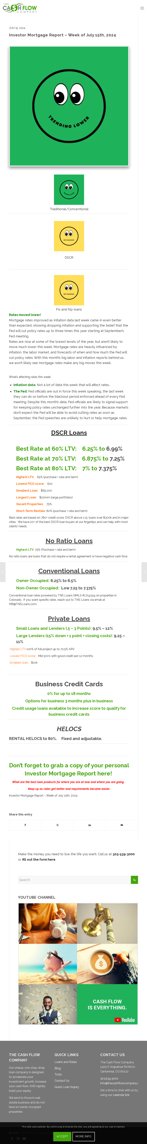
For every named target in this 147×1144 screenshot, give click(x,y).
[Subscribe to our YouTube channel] (78, 1024)
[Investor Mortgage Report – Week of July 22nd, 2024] (144, 572)
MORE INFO (83, 1136)
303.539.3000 (109, 1078)
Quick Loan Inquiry (66, 1087)
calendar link (121, 1095)
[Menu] (142, 8)
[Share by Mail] (122, 825)
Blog (57, 1068)
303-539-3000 (124, 854)
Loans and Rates (65, 1062)
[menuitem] (142, 8)
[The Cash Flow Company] (20, 8)
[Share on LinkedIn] (90, 825)
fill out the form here (38, 859)
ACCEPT (62, 1136)
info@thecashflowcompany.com (121, 1083)
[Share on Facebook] (25, 825)
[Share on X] (58, 825)
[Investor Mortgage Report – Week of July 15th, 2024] (69, 106)
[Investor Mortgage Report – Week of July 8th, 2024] (3, 572)
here (103, 773)
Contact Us (61, 1080)
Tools (58, 1074)
